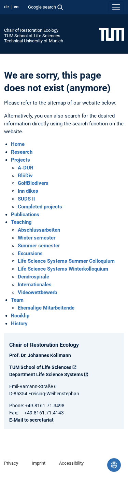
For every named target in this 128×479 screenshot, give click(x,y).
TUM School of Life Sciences (32, 35)
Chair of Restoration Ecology (31, 30)
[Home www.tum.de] (111, 34)
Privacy (11, 463)
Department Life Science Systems (46, 374)
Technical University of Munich (33, 40)
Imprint (38, 463)
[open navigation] (116, 7)
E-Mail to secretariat (31, 420)
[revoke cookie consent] (114, 465)
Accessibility (71, 463)
